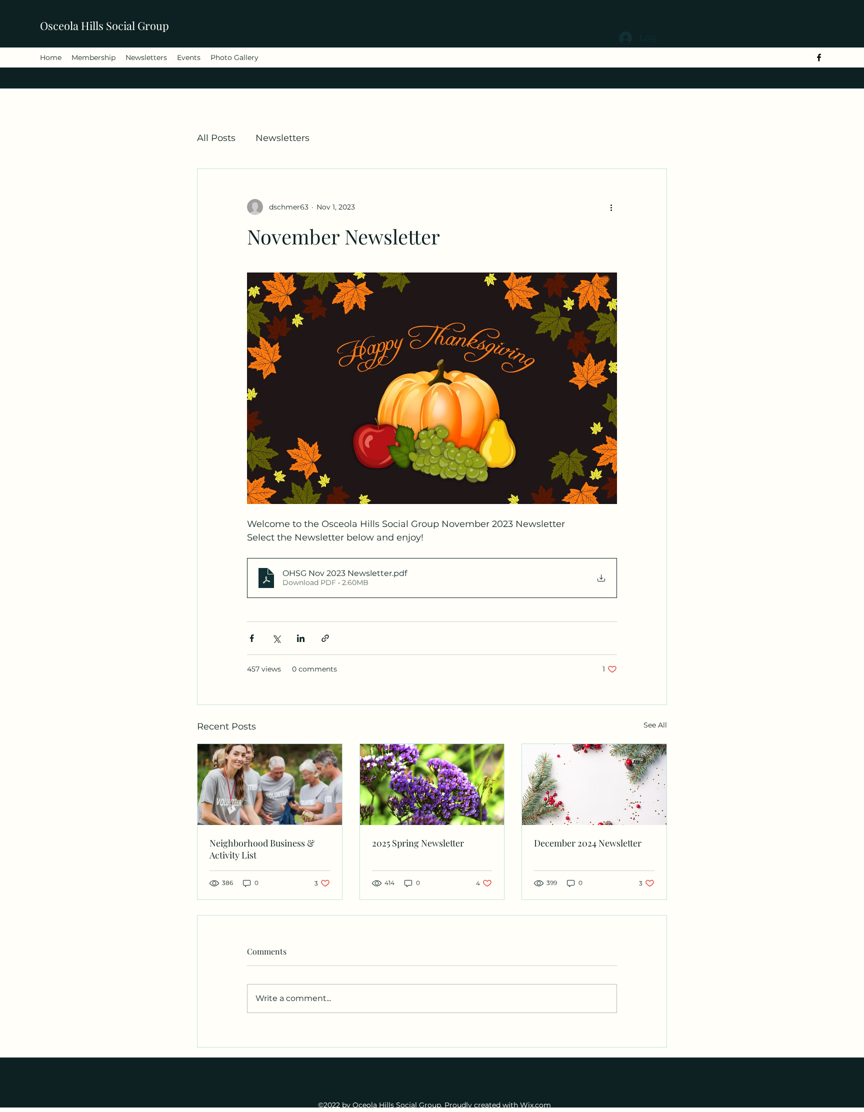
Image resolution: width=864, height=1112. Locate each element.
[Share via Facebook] (251, 638)
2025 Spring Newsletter (418, 843)
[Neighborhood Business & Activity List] (270, 784)
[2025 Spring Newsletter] (432, 784)
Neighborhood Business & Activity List (262, 849)
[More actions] (611, 207)
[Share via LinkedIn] (301, 638)
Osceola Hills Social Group (104, 25)
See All (655, 725)
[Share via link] (325, 638)
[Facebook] (819, 57)
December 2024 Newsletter (588, 843)
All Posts (216, 138)
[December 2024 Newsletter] (594, 784)
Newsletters (283, 138)
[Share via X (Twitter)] (276, 638)
